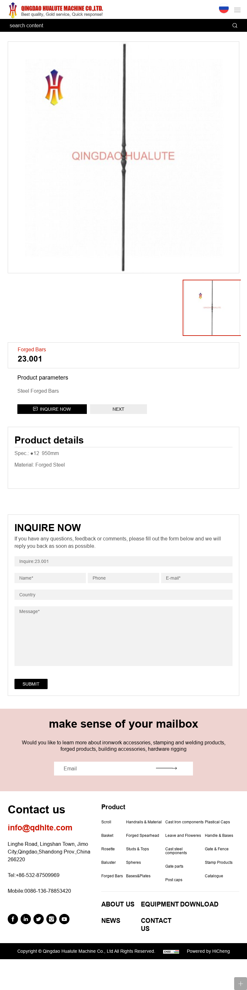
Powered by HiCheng (208, 951)
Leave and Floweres (183, 835)
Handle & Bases (219, 835)
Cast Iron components (184, 822)
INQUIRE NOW (55, 409)
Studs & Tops (137, 849)
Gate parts (174, 866)
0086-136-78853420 (47, 890)
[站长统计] (171, 952)
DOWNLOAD (199, 904)
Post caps (173, 880)
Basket (107, 835)
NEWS (110, 920)
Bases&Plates (138, 876)
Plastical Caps (217, 822)
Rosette (108, 849)
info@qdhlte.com (40, 827)
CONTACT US (156, 924)
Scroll (106, 822)
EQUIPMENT (160, 904)
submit (31, 684)
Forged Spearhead (142, 835)
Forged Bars (112, 876)
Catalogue (214, 876)
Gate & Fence (217, 849)
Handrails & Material (144, 822)
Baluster (108, 862)
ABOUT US (117, 904)
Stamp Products (219, 862)
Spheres (133, 862)
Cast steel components (176, 851)
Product (113, 807)
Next (118, 409)
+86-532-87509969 (37, 875)
